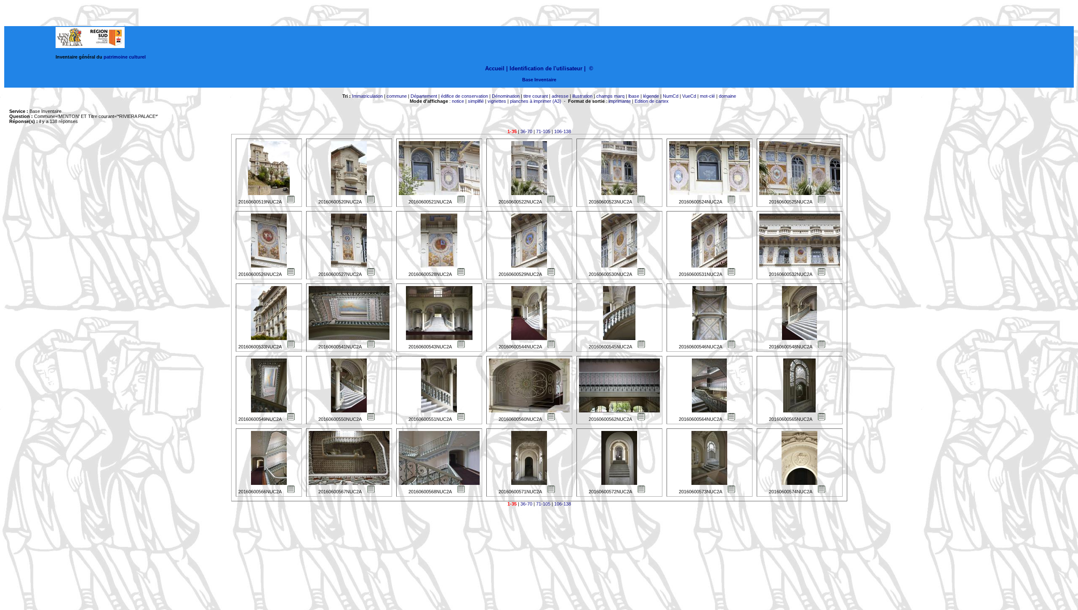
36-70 (526, 131)
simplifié (476, 101)
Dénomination (506, 96)
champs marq (610, 96)
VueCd (689, 96)
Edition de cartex (652, 101)
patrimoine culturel (125, 56)
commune (397, 96)
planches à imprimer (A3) (535, 101)
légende (651, 96)
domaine (727, 96)
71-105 (543, 131)
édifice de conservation (464, 96)
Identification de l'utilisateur (546, 68)
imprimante (619, 101)
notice (458, 101)
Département (424, 96)
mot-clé (707, 96)
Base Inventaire (539, 79)
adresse (560, 96)
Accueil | (496, 68)
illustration (582, 96)
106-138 (562, 131)
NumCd (670, 96)
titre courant (535, 96)
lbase (633, 96)
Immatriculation (367, 96)
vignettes (497, 101)
